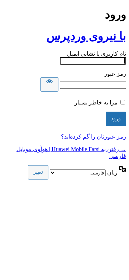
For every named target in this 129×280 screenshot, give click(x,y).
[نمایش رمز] (49, 84)
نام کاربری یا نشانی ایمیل (96, 54)
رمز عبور (115, 74)
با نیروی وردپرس (86, 35)
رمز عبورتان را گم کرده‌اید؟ (93, 137)
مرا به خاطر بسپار (96, 102)
